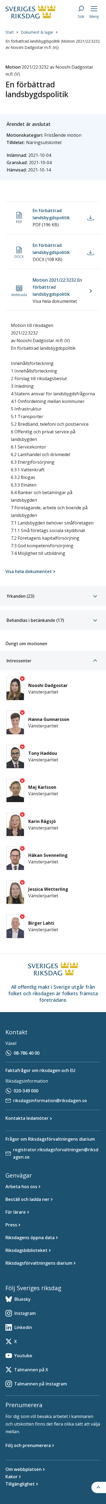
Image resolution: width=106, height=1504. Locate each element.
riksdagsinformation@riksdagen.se (50, 1101)
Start (9, 32)
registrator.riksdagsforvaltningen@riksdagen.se (55, 1153)
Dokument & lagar (37, 32)
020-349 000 (26, 1091)
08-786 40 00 (26, 1053)
